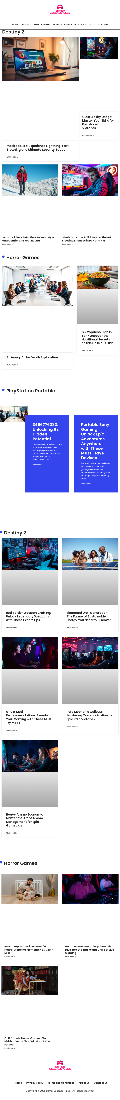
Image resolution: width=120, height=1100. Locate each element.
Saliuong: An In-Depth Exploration (32, 357)
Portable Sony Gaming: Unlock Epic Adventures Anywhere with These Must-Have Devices (95, 441)
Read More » (12, 157)
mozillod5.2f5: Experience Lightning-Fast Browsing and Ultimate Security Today (38, 148)
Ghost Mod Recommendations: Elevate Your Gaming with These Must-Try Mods (29, 717)
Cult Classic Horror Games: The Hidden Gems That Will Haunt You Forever (27, 1041)
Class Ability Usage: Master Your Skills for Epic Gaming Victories (98, 122)
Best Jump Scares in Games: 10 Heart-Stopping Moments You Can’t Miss (28, 950)
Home (15, 24)
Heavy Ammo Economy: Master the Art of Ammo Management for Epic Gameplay (24, 820)
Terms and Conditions (61, 1083)
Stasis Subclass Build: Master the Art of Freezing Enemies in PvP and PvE (88, 238)
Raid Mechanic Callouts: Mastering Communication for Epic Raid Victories (90, 715)
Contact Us (101, 24)
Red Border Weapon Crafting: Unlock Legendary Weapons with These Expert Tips (28, 616)
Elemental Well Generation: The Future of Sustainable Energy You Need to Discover (89, 616)
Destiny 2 (25, 24)
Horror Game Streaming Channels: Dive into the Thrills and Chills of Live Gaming (89, 950)
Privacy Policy (34, 1083)
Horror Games (42, 24)
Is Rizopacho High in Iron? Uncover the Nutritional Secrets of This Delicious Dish (97, 337)
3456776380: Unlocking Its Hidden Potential (46, 431)
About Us (86, 24)
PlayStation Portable (66, 24)
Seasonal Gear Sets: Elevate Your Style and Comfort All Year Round (28, 238)
